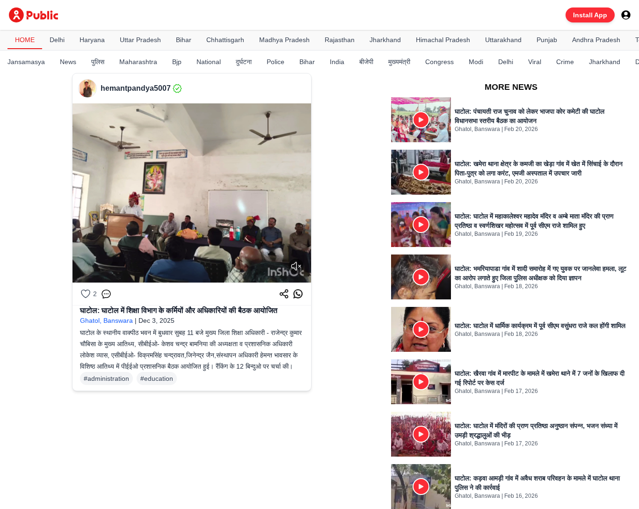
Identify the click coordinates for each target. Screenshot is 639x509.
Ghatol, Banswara (106, 320)
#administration (106, 378)
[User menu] (626, 15)
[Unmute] (296, 266)
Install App (590, 15)
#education (156, 378)
